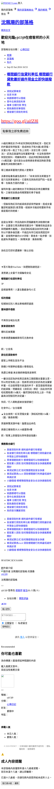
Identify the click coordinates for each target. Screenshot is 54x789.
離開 (16, 783)
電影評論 (23, 598)
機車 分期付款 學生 (16, 105)
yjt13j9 (4, 574)
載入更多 (6, 609)
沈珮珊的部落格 (17, 22)
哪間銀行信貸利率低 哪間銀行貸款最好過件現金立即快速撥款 (30, 79)
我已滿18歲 (7, 783)
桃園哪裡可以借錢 (16, 98)
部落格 (10, 58)
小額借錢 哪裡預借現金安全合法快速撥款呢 (29, 480)
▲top (3, 603)
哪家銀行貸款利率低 (17, 112)
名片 (9, 62)
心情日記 (24, 49)
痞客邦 (19, 590)
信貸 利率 (12, 95)
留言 (25, 590)
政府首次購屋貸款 (16, 510)
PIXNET (13, 746)
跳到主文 (5, 30)
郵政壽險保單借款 (16, 108)
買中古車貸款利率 (16, 101)
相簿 (9, 55)
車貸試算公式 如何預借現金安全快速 (25, 470)
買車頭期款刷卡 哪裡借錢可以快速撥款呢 (28, 460)
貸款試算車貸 (14, 91)
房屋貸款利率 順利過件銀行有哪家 (24, 449)
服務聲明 (31, 749)
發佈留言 (6, 627)
